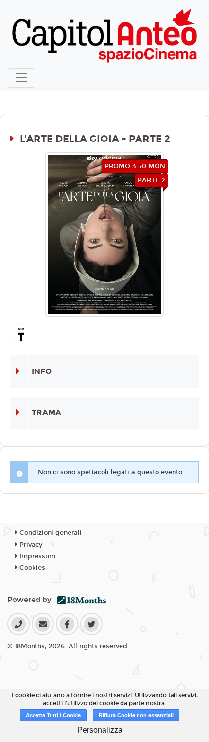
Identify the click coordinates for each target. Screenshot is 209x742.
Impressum (36, 556)
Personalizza (99, 730)
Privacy (29, 544)
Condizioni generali (49, 533)
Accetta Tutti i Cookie (53, 715)
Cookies (31, 568)
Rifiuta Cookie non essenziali (136, 715)
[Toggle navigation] (21, 78)
